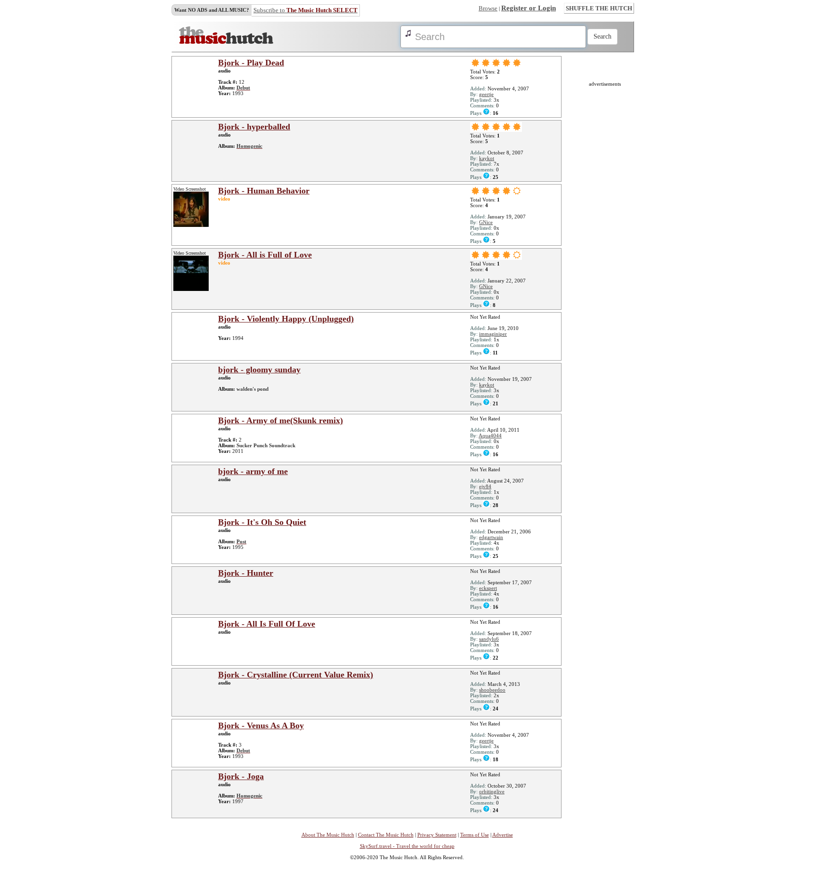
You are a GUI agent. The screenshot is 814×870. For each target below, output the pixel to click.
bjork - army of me (253, 471)
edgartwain (491, 537)
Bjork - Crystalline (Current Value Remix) (295, 674)
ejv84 (485, 486)
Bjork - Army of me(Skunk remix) (280, 420)
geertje (486, 94)
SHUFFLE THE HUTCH (599, 8)
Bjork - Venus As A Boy (261, 725)
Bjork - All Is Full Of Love (266, 623)
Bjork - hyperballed (254, 126)
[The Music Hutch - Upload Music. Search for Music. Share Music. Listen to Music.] (226, 42)
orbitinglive (492, 791)
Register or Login (528, 8)
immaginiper (493, 334)
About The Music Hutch (327, 835)
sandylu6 (489, 639)
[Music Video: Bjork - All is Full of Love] (191, 289)
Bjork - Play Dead (251, 62)
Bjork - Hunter (245, 573)
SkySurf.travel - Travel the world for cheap (407, 846)
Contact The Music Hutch (386, 835)
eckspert (488, 588)
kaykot (486, 158)
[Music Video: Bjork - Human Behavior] (191, 225)
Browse (488, 8)
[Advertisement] (605, 228)
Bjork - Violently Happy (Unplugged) (286, 318)
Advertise (502, 835)
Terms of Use (474, 835)
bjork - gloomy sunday (259, 369)
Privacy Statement (436, 835)
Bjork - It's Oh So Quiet (262, 522)
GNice (486, 222)
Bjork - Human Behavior (263, 190)
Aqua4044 (490, 435)
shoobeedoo (492, 690)
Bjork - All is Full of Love (265, 254)
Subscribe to (305, 10)
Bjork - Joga (241, 776)
